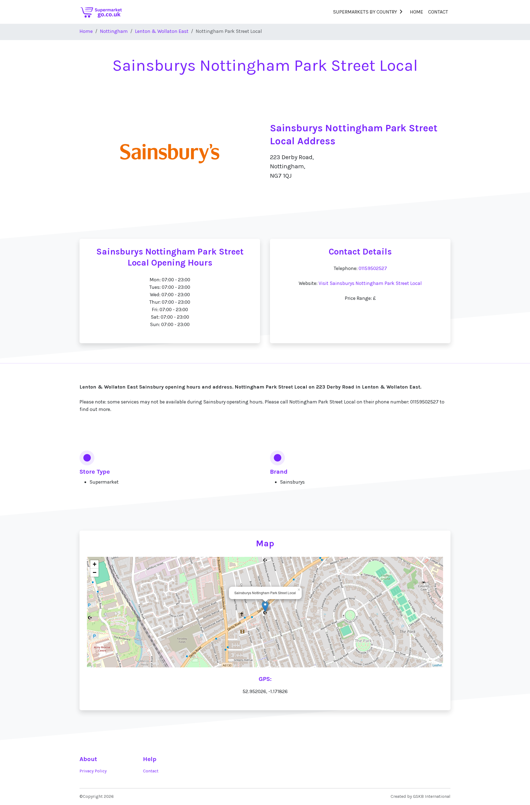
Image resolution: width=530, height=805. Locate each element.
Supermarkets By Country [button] (365, 12)
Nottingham (114, 31)
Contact (438, 12)
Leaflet (437, 665)
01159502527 (373, 268)
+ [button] (94, 564)
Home (416, 12)
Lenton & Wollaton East (162, 31)
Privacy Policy (93, 771)
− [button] (94, 572)
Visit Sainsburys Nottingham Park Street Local (370, 283)
